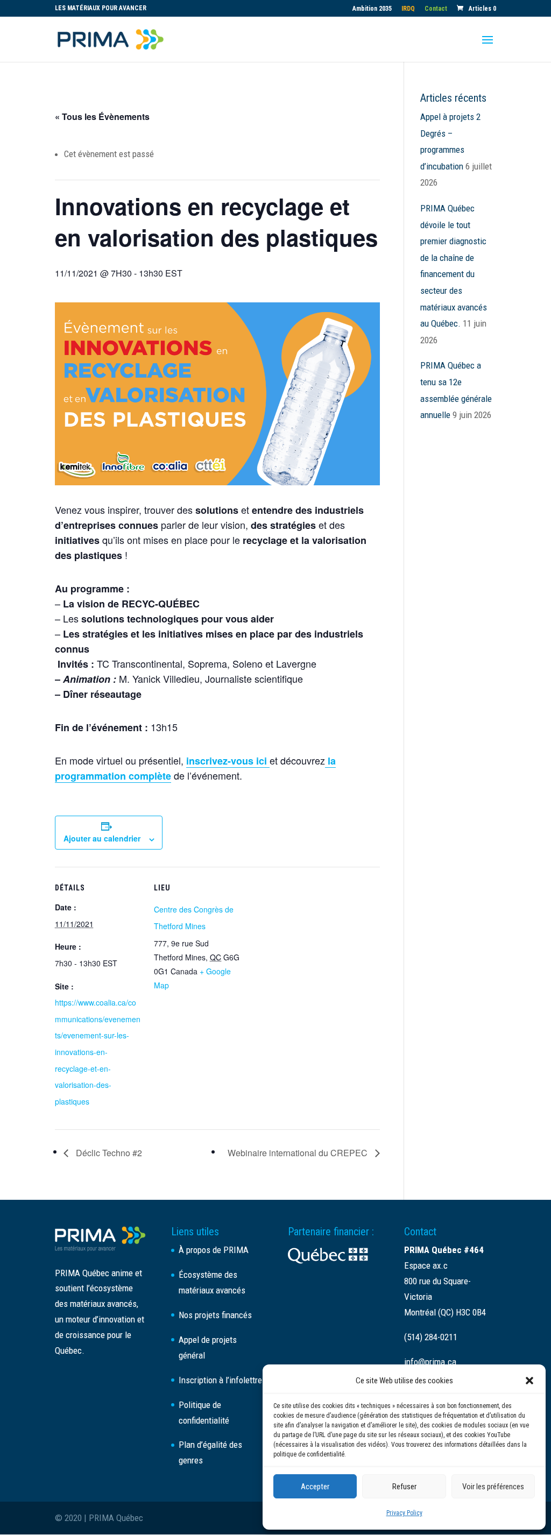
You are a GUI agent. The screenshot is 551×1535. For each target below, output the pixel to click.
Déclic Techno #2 (108, 1153)
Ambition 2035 (372, 8)
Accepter (315, 1486)
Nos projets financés (215, 1315)
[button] (529, 1380)
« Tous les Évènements (102, 116)
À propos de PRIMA (214, 1249)
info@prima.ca (430, 1361)
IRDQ (408, 8)
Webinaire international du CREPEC (299, 1153)
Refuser (404, 1486)
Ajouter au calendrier (101, 838)
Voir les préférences (493, 1486)
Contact (436, 8)
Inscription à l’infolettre (220, 1380)
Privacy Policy (404, 1513)
